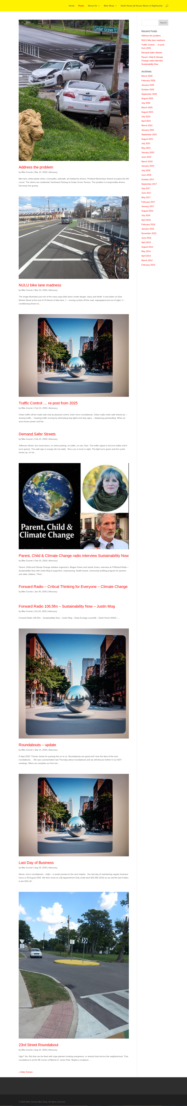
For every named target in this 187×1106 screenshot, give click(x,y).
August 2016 (147, 211)
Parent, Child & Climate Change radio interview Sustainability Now (74, 555)
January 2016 (147, 229)
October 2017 (147, 179)
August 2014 (147, 247)
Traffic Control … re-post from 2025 (48, 403)
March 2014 (147, 260)
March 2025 (147, 107)
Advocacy (53, 172)
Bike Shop (109, 6)
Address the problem (36, 167)
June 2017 (146, 193)
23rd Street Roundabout (38, 1045)
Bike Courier (27, 172)
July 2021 (145, 143)
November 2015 (148, 233)
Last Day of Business (36, 862)
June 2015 (146, 238)
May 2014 (146, 251)
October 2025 (147, 89)
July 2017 (145, 188)
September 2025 (149, 94)
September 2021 (149, 134)
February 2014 (148, 265)
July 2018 (145, 170)
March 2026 (147, 76)
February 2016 (148, 224)
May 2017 (146, 197)
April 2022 (146, 121)
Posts (81, 6)
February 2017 (148, 202)
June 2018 (146, 175)
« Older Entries (26, 1072)
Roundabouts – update (37, 745)
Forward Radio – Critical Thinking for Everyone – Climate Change (73, 586)
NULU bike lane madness (40, 285)
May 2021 (146, 148)
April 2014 (146, 256)
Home (72, 6)
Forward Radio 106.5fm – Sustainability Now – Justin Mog (67, 606)
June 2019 (146, 157)
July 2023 (145, 116)
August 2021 (147, 139)
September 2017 (149, 184)
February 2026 (148, 80)
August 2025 (147, 98)
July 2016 (145, 215)
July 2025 (145, 103)
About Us (92, 6)
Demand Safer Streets (37, 434)
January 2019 (147, 166)
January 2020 (147, 152)
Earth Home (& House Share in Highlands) (141, 6)
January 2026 (147, 85)
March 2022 (147, 125)
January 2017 (147, 206)
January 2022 (147, 130)
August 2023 (147, 112)
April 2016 (146, 220)
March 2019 (147, 161)
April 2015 (146, 242)
